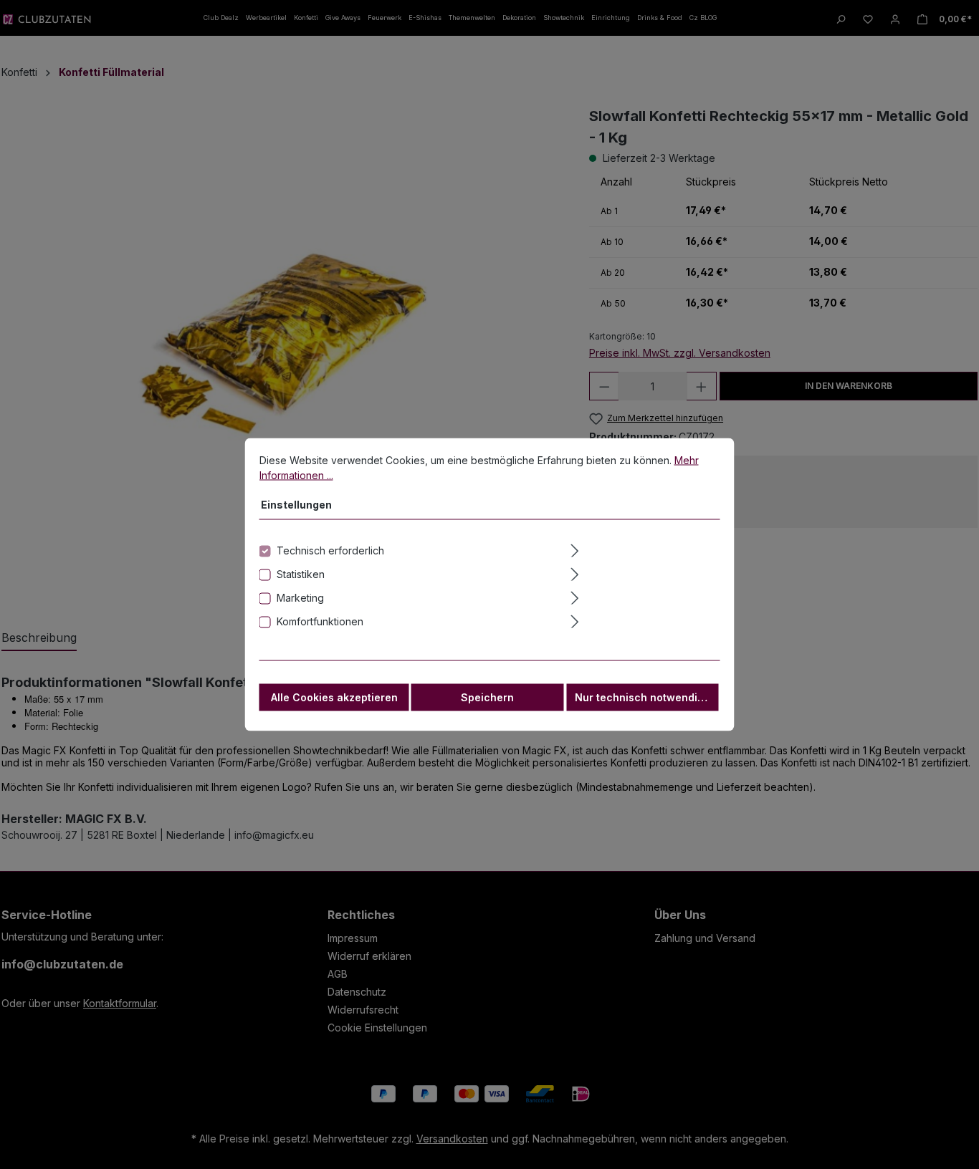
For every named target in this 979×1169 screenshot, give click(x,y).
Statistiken (301, 574)
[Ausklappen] (644, 548)
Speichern (487, 697)
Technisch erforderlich (330, 550)
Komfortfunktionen (320, 621)
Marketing (300, 598)
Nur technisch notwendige (642, 697)
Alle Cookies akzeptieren (334, 697)
